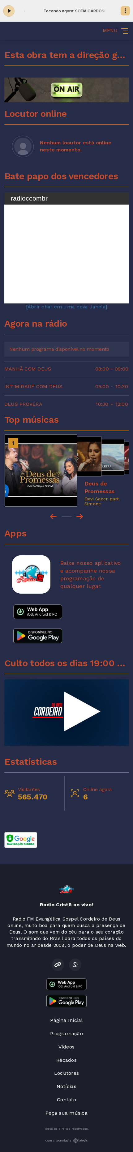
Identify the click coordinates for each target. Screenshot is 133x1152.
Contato (66, 1100)
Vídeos (66, 1047)
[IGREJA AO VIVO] (66, 712)
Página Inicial (66, 1020)
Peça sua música (66, 1113)
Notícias (66, 1086)
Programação (66, 1033)
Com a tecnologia (58, 1140)
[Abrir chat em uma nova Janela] (66, 307)
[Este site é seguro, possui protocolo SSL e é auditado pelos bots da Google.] (20, 839)
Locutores (66, 1073)
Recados (66, 1060)
